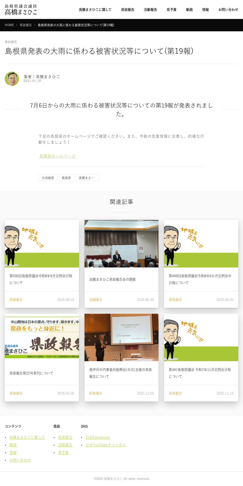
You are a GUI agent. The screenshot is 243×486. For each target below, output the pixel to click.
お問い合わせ (228, 9)
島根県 (66, 177)
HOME (9, 25)
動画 (189, 9)
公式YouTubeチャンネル (106, 445)
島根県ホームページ (57, 156)
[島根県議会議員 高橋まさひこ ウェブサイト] (21, 9)
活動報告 (150, 9)
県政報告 (127, 9)
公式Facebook (98, 437)
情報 (205, 9)
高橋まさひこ (88, 177)
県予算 (172, 9)
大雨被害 (48, 177)
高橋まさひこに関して (95, 9)
